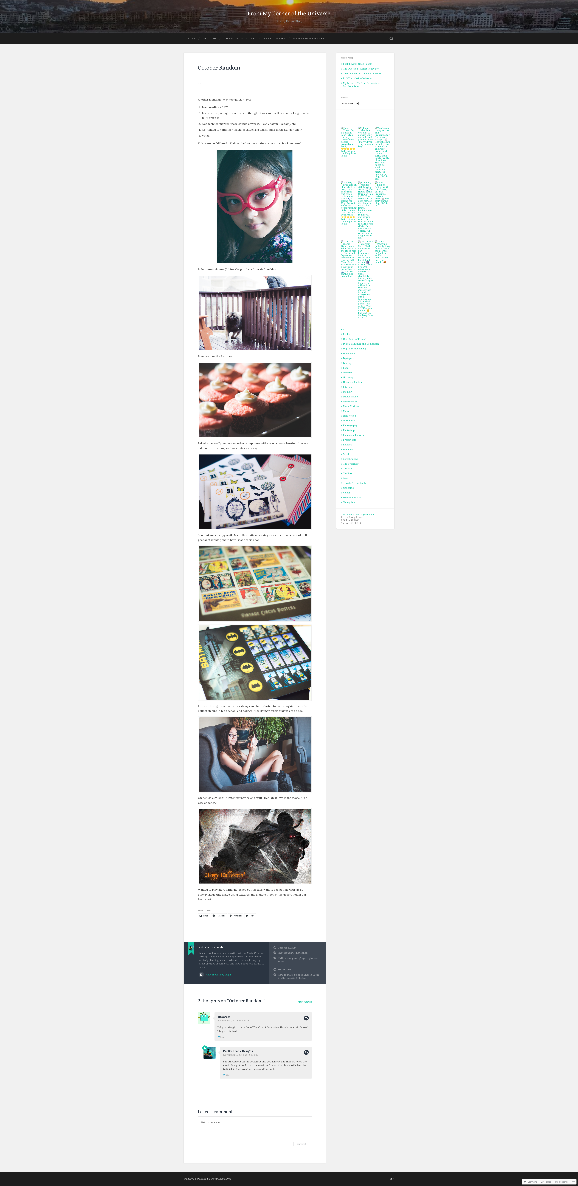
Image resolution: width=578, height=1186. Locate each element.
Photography (285, 952)
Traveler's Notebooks (354, 483)
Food (345, 367)
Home (191, 38)
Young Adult (349, 502)
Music (346, 411)
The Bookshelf (274, 38)
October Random (219, 67)
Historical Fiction (352, 382)
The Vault (348, 468)
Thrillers (347, 473)
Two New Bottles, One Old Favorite (362, 73)
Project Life (349, 439)
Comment (301, 1144)
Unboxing (348, 487)
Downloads (349, 353)
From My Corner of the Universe (289, 13)
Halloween (284, 958)
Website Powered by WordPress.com (207, 1179)
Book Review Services (308, 38)
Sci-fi (346, 454)
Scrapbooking (350, 458)
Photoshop (301, 952)
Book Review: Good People (357, 63)
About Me (209, 38)
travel (346, 478)
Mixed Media (350, 401)
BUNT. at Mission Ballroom (357, 78)
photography (300, 958)
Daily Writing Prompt (354, 339)
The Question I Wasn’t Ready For (361, 68)
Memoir (347, 391)
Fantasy (347, 363)
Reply (306, 1018)
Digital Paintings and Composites (361, 343)
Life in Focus (234, 38)
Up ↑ (391, 1179)
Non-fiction (349, 415)
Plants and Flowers (353, 435)
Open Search (391, 38)
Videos (346, 492)
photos (313, 958)
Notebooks (349, 420)
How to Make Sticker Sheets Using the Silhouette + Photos (298, 976)
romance (348, 449)
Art (253, 38)
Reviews (347, 444)
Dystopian (348, 358)
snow (281, 961)
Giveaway (348, 377)
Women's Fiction (352, 497)
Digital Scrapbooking (354, 348)
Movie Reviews (351, 406)
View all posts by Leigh (218, 974)
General (347, 372)
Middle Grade (350, 396)
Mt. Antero (284, 969)
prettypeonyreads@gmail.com (357, 514)
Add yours (305, 1001)
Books (346, 334)
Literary (347, 387)
